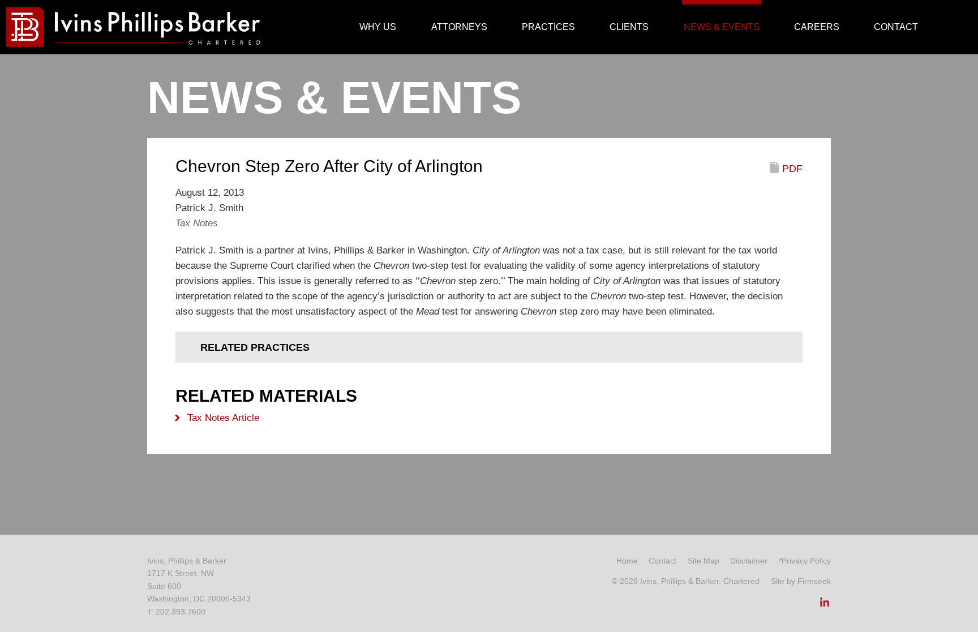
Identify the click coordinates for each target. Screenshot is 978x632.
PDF (792, 168)
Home (627, 560)
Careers (816, 27)
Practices (548, 27)
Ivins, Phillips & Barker (186, 560)
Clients (629, 27)
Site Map (703, 560)
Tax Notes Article (223, 417)
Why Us (377, 27)
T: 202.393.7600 (176, 611)
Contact (896, 27)
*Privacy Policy (805, 560)
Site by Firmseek (801, 581)
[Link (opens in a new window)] (824, 605)
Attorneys (459, 27)
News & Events (722, 27)
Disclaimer (748, 560)
